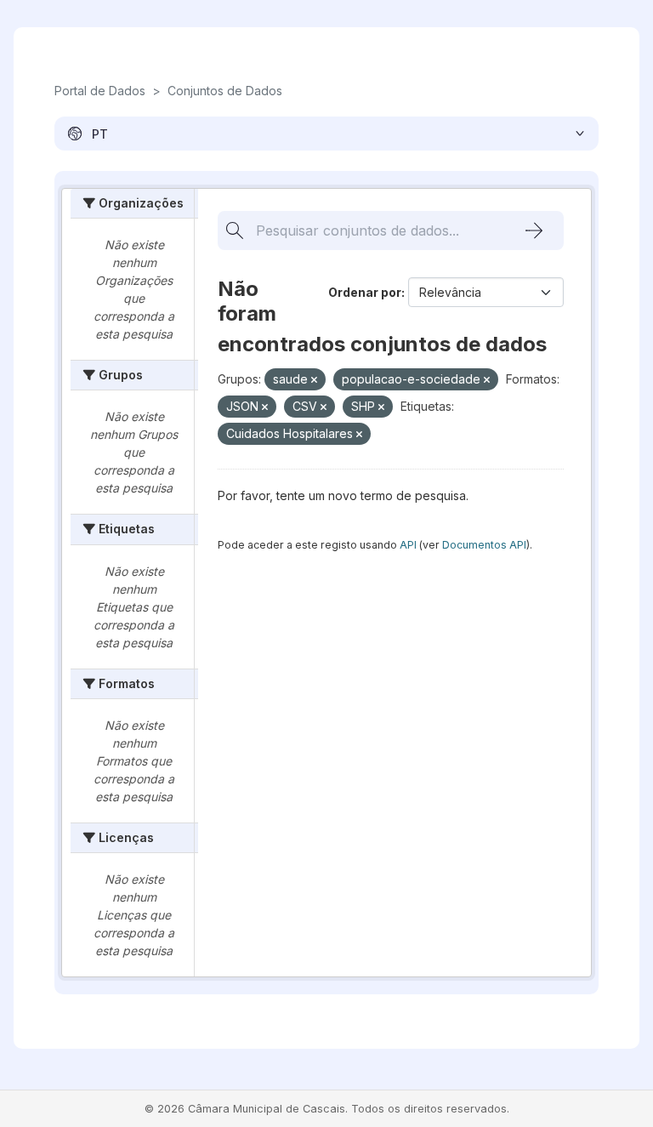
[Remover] (314, 380)
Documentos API (484, 544)
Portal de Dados (99, 90)
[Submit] (534, 230)
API (408, 544)
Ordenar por (364, 292)
